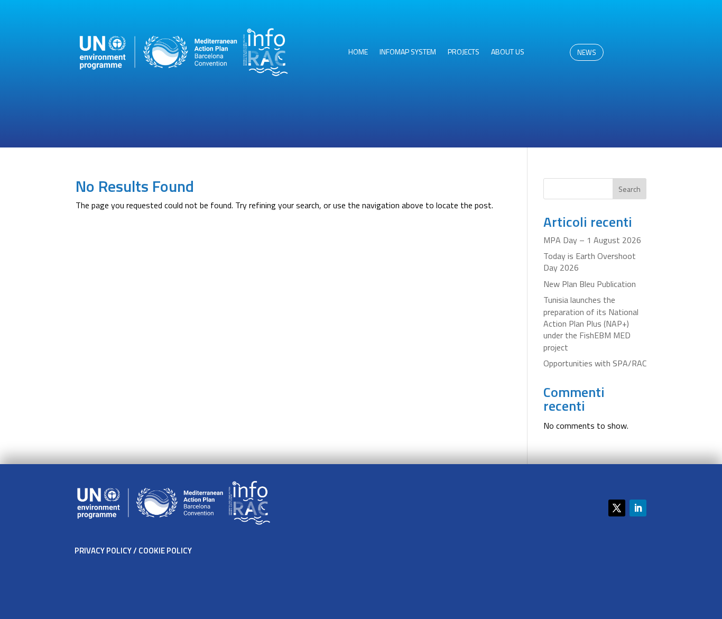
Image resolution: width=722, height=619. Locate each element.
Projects (463, 52)
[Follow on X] (616, 508)
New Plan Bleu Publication (589, 284)
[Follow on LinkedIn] (638, 508)
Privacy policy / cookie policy (133, 550)
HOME (358, 52)
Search (629, 189)
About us (507, 52)
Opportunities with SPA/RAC (594, 363)
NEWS (586, 52)
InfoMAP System (407, 52)
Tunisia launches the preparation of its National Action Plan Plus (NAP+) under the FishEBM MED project (590, 323)
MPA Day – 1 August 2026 (592, 240)
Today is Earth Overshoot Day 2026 (589, 262)
